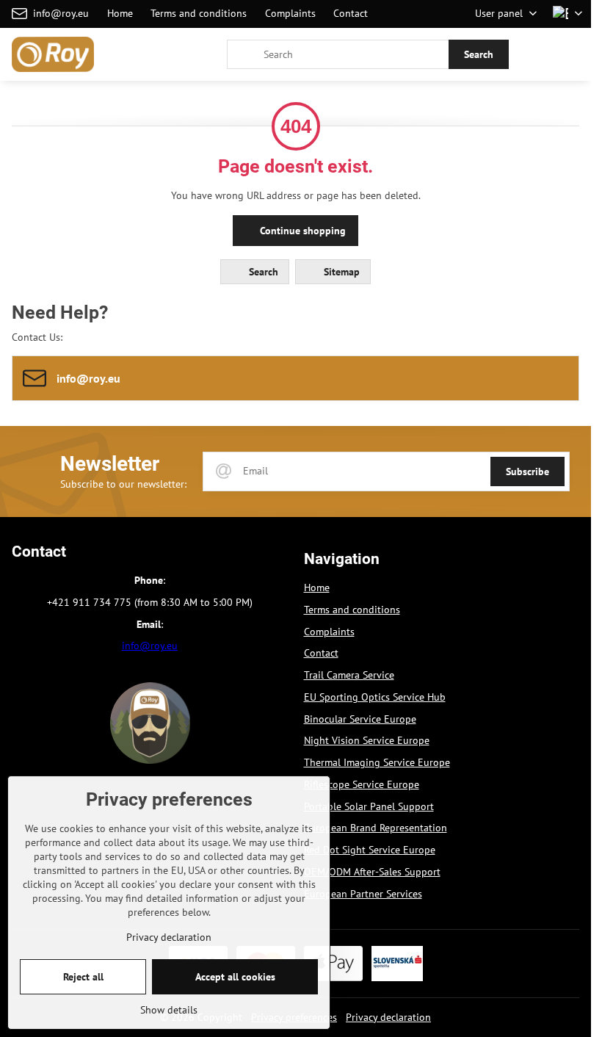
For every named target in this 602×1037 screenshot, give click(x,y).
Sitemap (340, 271)
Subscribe (527, 471)
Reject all (83, 976)
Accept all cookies (235, 976)
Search (478, 54)
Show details (168, 1009)
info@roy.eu (150, 645)
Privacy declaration (388, 1017)
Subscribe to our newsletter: (123, 484)
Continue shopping (301, 230)
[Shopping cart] (538, 54)
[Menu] (573, 54)
